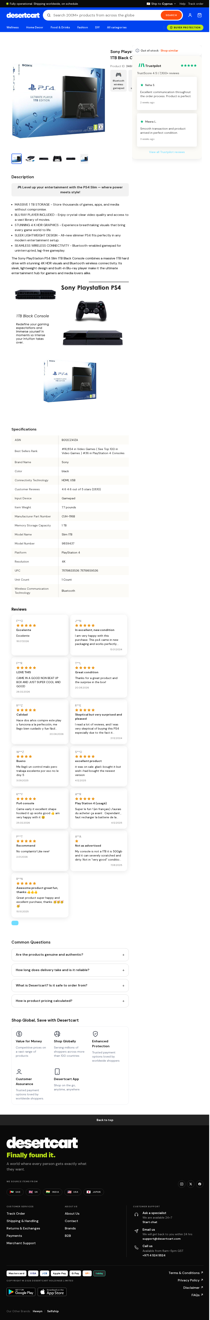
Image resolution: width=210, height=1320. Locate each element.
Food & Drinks (60, 27)
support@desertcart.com (162, 1239)
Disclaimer (193, 1287)
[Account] (190, 15)
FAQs (197, 1295)
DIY (97, 27)
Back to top (105, 1120)
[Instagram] (181, 1184)
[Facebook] (199, 1184)
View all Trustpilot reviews (167, 152)
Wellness (13, 27)
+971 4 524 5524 (154, 1255)
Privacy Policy (190, 1280)
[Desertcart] (23, 15)
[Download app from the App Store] (52, 1292)
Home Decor (34, 27)
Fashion (82, 27)
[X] (190, 1184)
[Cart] (199, 15)
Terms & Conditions (186, 1273)
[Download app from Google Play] (21, 1292)
